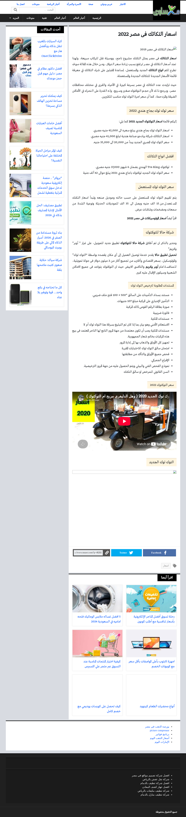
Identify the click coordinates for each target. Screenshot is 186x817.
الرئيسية (96, 18)
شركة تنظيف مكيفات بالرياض (153, 790)
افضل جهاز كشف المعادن (155, 787)
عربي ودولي (106, 4)
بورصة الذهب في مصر (157, 726)
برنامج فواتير (162, 734)
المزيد (16, 18)
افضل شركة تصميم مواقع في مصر (150, 775)
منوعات (36, 4)
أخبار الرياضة (53, 4)
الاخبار (123, 4)
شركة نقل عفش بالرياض (156, 779)
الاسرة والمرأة (74, 4)
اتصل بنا (21, 4)
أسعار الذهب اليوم (159, 738)
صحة (90, 4)
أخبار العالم (79, 18)
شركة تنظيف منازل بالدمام (155, 794)
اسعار (166, 565)
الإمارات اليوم (162, 742)
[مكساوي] (166, 10)
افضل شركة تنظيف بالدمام (154, 783)
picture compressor (159, 730)
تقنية (44, 18)
